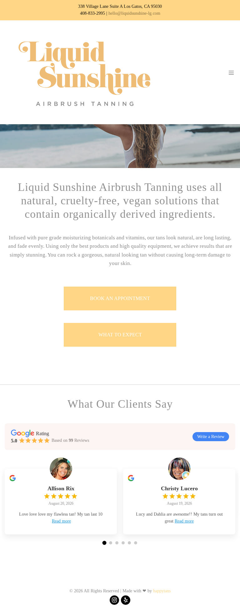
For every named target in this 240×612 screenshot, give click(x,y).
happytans (162, 591)
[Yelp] (125, 600)
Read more (61, 521)
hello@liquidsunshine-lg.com (134, 13)
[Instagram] (114, 600)
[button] (104, 543)
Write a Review (210, 436)
